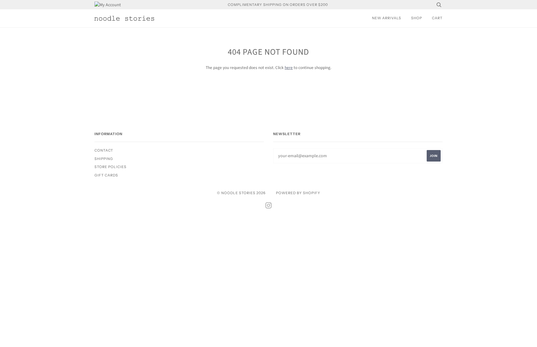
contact (103, 150)
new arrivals (386, 18)
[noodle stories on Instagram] (268, 206)
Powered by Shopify (298, 193)
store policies (110, 167)
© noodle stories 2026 (241, 193)
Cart (437, 18)
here (289, 68)
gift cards (106, 175)
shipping (103, 159)
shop (416, 18)
